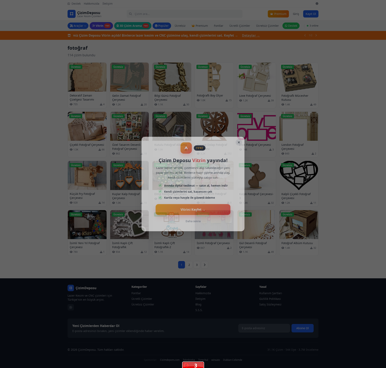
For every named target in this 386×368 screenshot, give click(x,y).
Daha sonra (193, 221)
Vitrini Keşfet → (193, 209)
